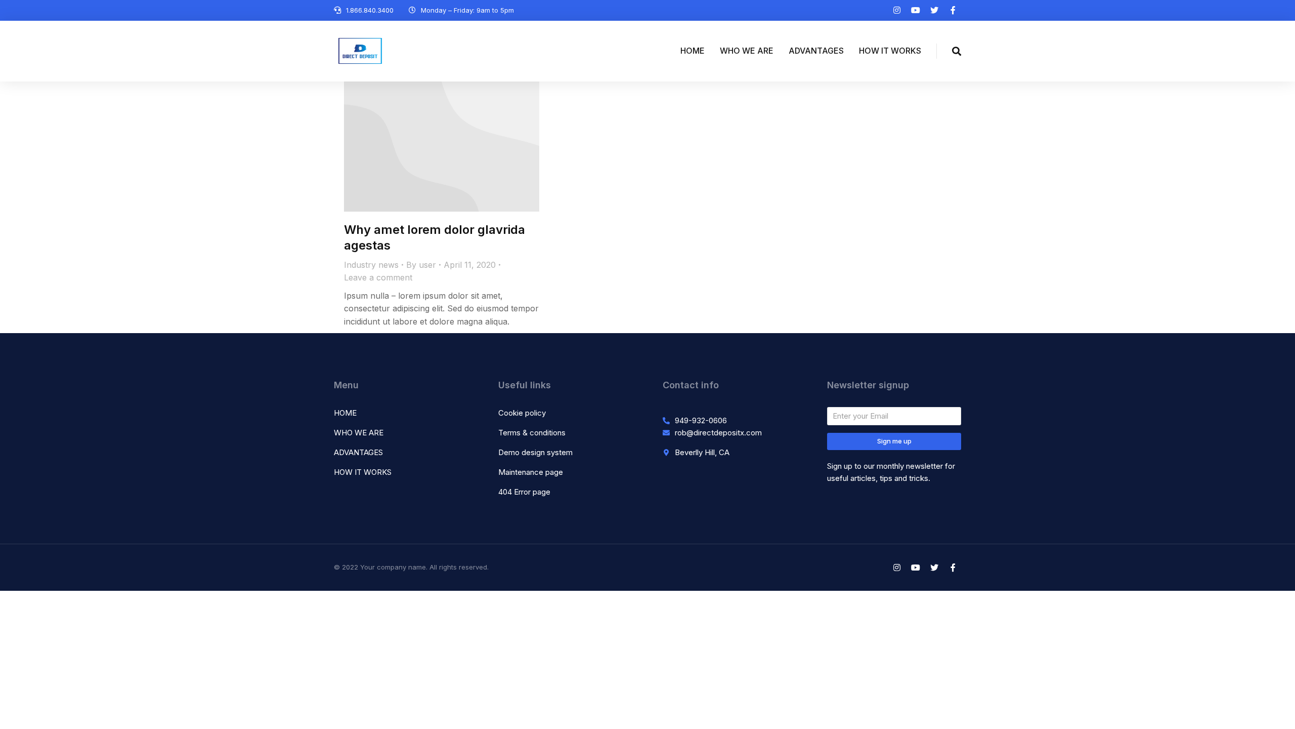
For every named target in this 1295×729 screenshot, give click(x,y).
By (421, 265)
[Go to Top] (1275, 709)
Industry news (371, 265)
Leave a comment (378, 277)
